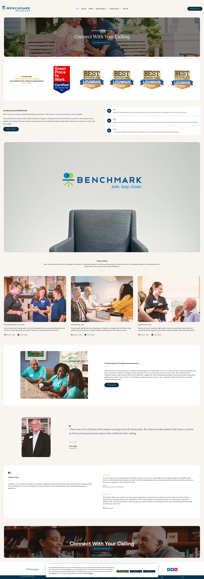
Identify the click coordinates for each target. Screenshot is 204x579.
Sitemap (95, 577)
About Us (83, 8)
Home (77, 8)
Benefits (91, 8)
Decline (136, 571)
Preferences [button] (90, 573)
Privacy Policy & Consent (61, 577)
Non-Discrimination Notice (84, 577)
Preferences (122, 571)
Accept (149, 571)
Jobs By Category (100, 8)
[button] (102, 197)
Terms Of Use (73, 577)
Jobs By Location (114, 8)
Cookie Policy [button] (54, 573)
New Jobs (125, 8)
